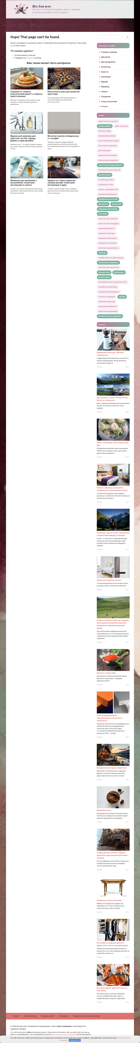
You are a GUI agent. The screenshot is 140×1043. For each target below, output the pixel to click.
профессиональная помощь (110, 258)
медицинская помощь (108, 209)
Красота (79, 22)
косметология (104, 175)
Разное (15, 28)
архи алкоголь (121, 126)
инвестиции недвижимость (110, 165)
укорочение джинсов (107, 306)
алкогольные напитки (108, 121)
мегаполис (116, 204)
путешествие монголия (108, 267)
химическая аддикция (107, 311)
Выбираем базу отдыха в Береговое (112, 768)
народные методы (106, 233)
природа (102, 253)
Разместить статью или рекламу (86, 1016)
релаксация (119, 272)
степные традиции (106, 297)
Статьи (58, 28)
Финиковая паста (104, 810)
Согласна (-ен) (75, 1040)
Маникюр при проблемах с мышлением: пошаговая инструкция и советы (23, 182)
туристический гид (106, 301)
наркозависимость (106, 228)
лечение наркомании (107, 194)
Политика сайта (47, 1016)
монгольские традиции (108, 224)
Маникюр (115, 22)
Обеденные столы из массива (109, 900)
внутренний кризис (106, 136)
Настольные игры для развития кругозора (64, 92)
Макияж (103, 22)
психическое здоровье (108, 262)
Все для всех (41, 6)
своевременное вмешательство (112, 282)
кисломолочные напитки (109, 170)
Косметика (66, 22)
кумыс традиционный (108, 189)
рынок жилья (104, 277)
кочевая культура (106, 180)
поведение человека (107, 243)
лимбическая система (108, 199)
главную (29, 58)
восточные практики (107, 146)
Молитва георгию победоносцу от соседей (63, 137)
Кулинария (91, 22)
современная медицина (108, 292)
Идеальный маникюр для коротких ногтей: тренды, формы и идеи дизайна (23, 138)
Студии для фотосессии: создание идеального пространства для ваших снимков (112, 855)
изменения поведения (108, 160)
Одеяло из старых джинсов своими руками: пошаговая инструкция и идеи (61, 182)
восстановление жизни (108, 141)
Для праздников (51, 22)
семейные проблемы (107, 287)
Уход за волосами (43, 28)
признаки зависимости (108, 248)
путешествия (104, 272)
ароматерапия (104, 126)
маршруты (103, 204)
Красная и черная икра (106, 673)
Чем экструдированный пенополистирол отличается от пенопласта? (109, 718)
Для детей (36, 22)
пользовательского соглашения (63, 1034)
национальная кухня (107, 238)
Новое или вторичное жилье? (109, 580)
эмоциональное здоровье (109, 316)
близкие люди (104, 131)
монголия (102, 214)
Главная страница (20, 22)
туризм (122, 297)
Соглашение (64, 1016)
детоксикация (104, 150)
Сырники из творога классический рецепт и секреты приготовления (26, 93)
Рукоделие (27, 28)
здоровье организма (107, 155)
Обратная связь (30, 1016)
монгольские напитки (107, 219)
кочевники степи (105, 185)
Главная (16, 1016)
